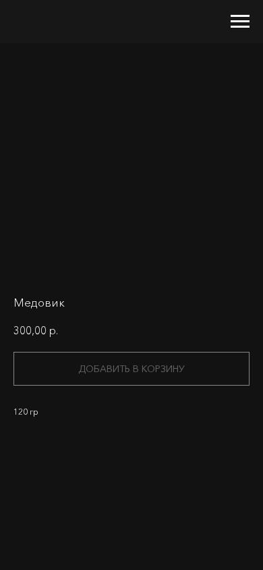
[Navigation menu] (240, 21)
